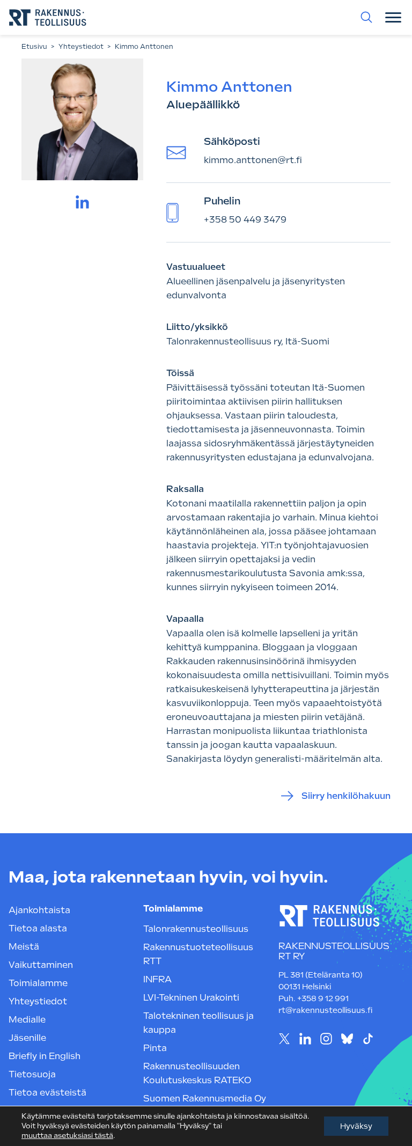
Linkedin (305, 1038)
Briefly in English (44, 1056)
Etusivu (34, 46)
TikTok (368, 1038)
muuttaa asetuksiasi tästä (67, 1136)
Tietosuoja (32, 1074)
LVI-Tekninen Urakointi (191, 998)
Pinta (155, 1048)
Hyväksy (356, 1126)
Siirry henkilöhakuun (346, 796)
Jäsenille (27, 1038)
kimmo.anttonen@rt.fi (253, 160)
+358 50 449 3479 (245, 220)
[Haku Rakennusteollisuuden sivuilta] (366, 17)
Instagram (326, 1038)
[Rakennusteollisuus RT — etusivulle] (48, 17)
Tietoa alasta (38, 928)
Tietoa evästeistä (47, 1093)
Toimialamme (38, 983)
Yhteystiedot (81, 46)
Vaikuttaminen (41, 965)
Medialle (27, 1020)
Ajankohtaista (39, 910)
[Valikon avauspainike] (393, 17)
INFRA (157, 979)
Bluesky (347, 1038)
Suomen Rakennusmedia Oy (204, 1098)
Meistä (24, 947)
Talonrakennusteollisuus (195, 929)
